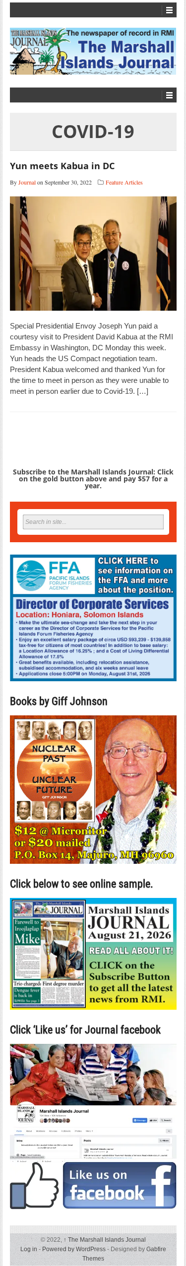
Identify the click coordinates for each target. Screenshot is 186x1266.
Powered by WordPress (74, 1249)
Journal (27, 182)
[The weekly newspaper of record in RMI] (93, 51)
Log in (28, 1249)
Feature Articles (124, 182)
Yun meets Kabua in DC (62, 166)
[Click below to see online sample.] (93, 953)
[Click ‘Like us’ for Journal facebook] (93, 1126)
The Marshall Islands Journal (104, 1239)
